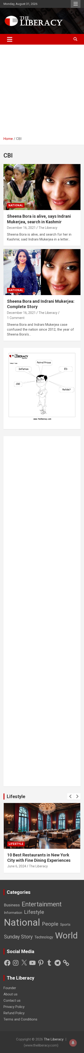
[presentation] (70, 796)
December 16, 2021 (21, 228)
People (50, 924)
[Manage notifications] (73, 1042)
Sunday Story (18, 937)
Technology (44, 937)
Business (12, 905)
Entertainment (42, 904)
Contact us (12, 1000)
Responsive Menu (75, 4)
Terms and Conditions (20, 1019)
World (66, 935)
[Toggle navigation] (10, 39)
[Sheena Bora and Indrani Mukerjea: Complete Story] (42, 272)
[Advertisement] (42, 92)
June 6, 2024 (16, 866)
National (15, 205)
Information (13, 913)
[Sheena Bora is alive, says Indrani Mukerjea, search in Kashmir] (42, 187)
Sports (65, 924)
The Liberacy (47, 228)
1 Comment (15, 318)
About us (11, 994)
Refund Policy (14, 1013)
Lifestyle (16, 796)
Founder (10, 988)
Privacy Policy (14, 1007)
